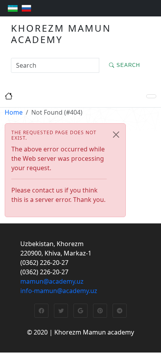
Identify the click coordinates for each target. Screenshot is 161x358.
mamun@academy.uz (52, 281)
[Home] (151, 96)
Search (127, 65)
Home (14, 112)
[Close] (116, 135)
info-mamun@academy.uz (58, 290)
